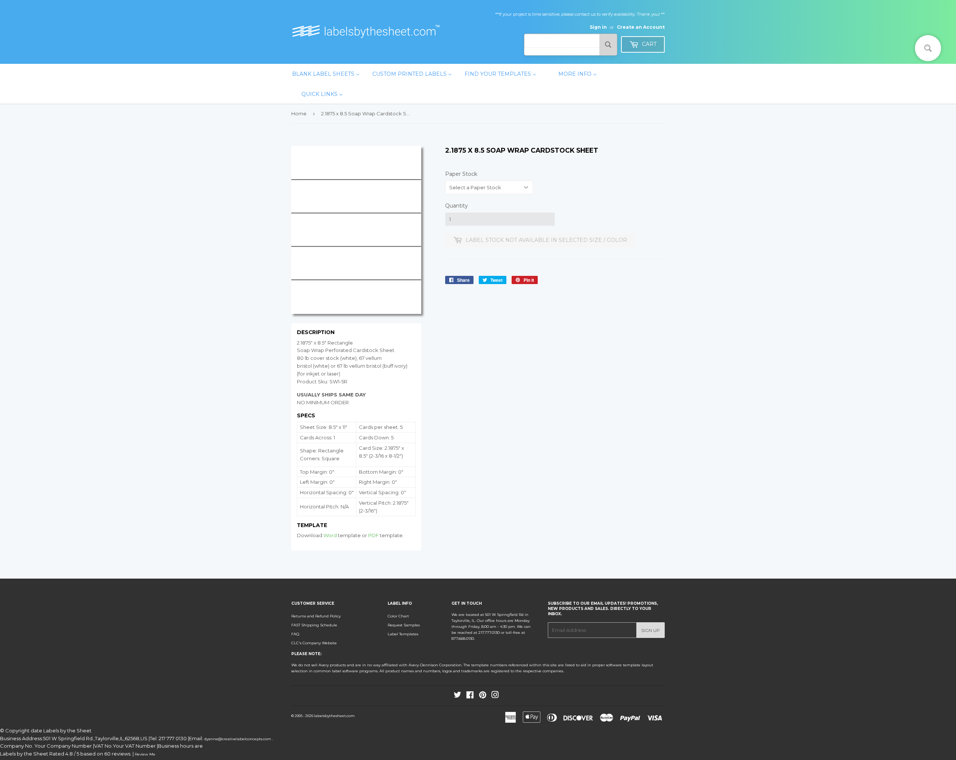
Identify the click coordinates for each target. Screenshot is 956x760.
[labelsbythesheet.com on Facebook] (470, 696)
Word (330, 535)
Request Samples (404, 625)
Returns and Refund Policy (316, 616)
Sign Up (650, 630)
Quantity (456, 205)
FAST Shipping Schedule (314, 625)
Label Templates (403, 634)
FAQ (295, 634)
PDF (373, 535)
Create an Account (641, 27)
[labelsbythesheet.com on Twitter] (457, 696)
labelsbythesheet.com (334, 715)
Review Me (145, 754)
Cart (648, 44)
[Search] (608, 44)
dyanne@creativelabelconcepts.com (238, 738)
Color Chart (398, 616)
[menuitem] (326, 74)
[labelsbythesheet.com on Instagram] (495, 696)
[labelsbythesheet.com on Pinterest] (483, 696)
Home (299, 113)
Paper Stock (461, 174)
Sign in (598, 27)
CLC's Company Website (314, 643)
